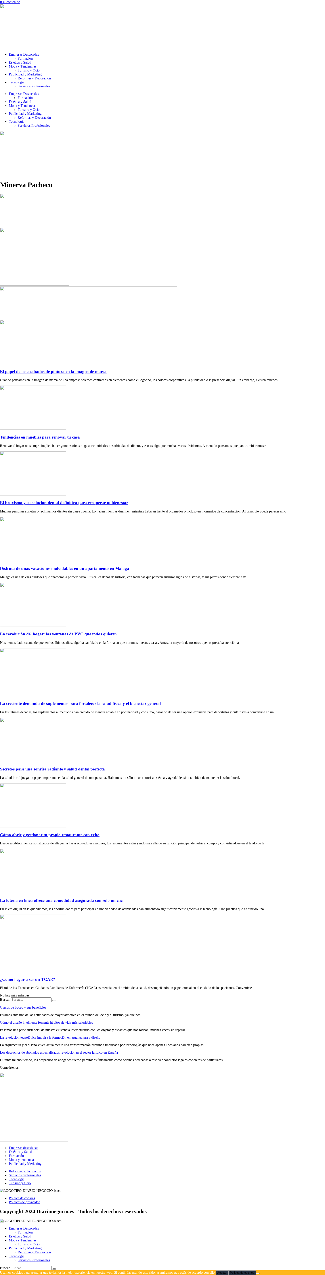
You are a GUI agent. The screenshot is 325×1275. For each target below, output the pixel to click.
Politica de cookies (242, 1272)
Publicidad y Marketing (25, 74)
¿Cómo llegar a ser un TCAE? (27, 979)
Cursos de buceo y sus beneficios (23, 1007)
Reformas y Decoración (34, 78)
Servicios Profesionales (34, 86)
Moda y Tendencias (22, 66)
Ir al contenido (10, 2)
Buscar (5, 999)
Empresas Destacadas (24, 54)
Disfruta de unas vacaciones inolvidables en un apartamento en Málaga (64, 568)
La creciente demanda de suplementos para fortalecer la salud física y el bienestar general (80, 703)
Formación (25, 58)
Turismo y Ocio (29, 70)
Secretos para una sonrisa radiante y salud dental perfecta (52, 769)
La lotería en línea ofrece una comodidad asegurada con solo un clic (61, 900)
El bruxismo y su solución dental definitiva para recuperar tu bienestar (64, 502)
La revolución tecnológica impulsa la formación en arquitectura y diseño (50, 1037)
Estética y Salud (20, 62)
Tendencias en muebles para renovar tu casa (40, 437)
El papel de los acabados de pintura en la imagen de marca (53, 371)
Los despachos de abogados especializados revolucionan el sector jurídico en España (59, 1052)
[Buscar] (54, 1000)
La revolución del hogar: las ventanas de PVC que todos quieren (58, 634)
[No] (258, 1273)
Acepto (221, 1272)
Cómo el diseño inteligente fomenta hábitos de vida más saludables (46, 1022)
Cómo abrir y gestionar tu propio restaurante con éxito (49, 834)
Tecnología (16, 82)
